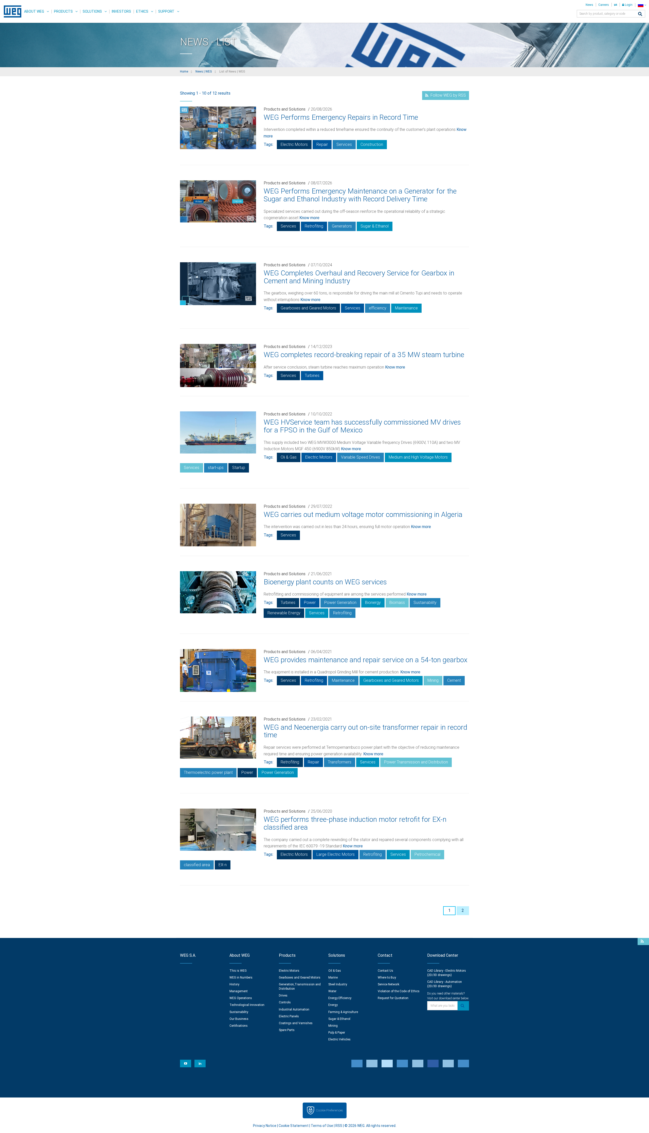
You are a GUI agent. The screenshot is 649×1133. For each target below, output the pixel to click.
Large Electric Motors (335, 854)
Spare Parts (287, 1030)
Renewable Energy (283, 613)
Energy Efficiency (339, 998)
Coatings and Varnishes (296, 1023)
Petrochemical (427, 854)
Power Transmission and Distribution (416, 762)
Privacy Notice (264, 1126)
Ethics (142, 11)
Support (166, 11)
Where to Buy (387, 977)
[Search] (640, 14)
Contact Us (385, 970)
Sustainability (425, 602)
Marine (333, 977)
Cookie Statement (294, 1126)
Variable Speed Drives (360, 457)
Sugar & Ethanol (374, 226)
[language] (642, 5)
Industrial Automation (294, 1009)
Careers (603, 5)
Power (310, 602)
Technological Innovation (246, 1005)
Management (238, 991)
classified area (197, 864)
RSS (338, 1126)
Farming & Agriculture (343, 1012)
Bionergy (373, 602)
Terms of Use (322, 1126)
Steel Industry (337, 984)
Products (63, 11)
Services (344, 144)
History (234, 984)
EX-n (223, 864)
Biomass (397, 602)
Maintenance (406, 308)
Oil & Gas (334, 970)
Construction (371, 144)
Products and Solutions (284, 109)
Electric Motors (294, 144)
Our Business (238, 1019)
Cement (454, 680)
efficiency (377, 308)
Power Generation (340, 602)
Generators (342, 226)
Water (332, 991)
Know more (309, 217)
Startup (238, 467)
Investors (121, 11)
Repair (322, 144)
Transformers (339, 762)
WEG (11, 11)
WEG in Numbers (241, 977)
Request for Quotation (393, 998)
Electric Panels (289, 1016)
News (589, 5)
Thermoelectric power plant (208, 772)
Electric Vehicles (339, 1039)
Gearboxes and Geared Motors (308, 308)
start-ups (216, 467)
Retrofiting (314, 226)
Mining (433, 680)
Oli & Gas (289, 457)
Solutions (92, 11)
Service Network (388, 984)
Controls (285, 1002)
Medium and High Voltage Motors (418, 457)
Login (628, 5)
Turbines (312, 375)
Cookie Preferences (329, 1110)
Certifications (238, 1025)
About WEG (34, 11)
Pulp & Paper (336, 1032)
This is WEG (238, 970)
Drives (283, 995)
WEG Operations (240, 998)
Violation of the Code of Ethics (399, 991)
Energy (333, 1005)
